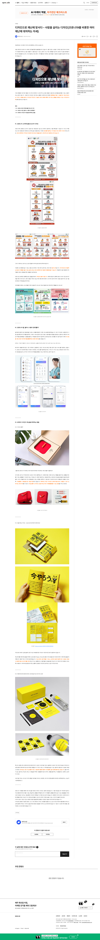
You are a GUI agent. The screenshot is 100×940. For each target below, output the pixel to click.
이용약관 (57, 925)
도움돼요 (36, 834)
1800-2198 (76, 922)
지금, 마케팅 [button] (24, 3)
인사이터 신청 (94, 2)
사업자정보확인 (70, 920)
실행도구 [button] (47, 3)
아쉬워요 (48, 834)
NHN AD (17, 916)
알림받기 (64, 822)
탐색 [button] (18, 3)
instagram (17, 928)
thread (22, 928)
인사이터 (40, 3)
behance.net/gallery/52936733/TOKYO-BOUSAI (44, 646)
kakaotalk (27, 928)
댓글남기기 (64, 854)
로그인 (88, 2)
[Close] (77, 935)
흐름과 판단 (33, 3)
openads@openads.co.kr (87, 922)
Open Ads (6, 3)
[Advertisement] (87, 119)
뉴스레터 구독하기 (84, 907)
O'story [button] (54, 3)
